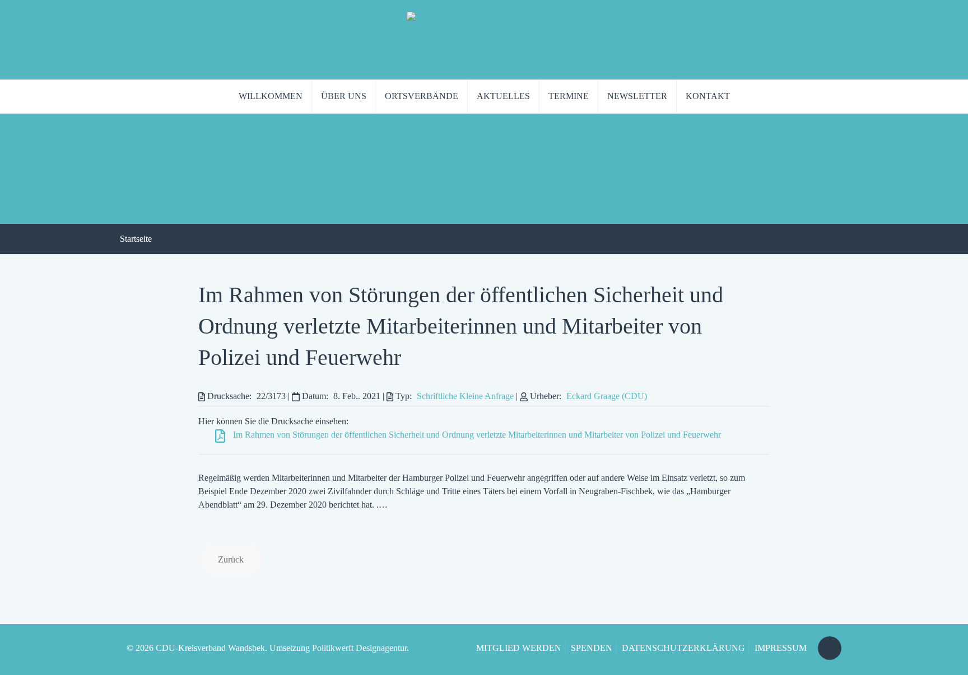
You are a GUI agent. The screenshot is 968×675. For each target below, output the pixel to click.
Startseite (136, 238)
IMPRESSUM (781, 648)
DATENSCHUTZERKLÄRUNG (683, 648)
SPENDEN (591, 648)
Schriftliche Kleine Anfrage (465, 396)
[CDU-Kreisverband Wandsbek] (484, 39)
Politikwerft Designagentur (359, 648)
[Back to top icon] (829, 648)
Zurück (231, 559)
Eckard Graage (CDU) (606, 396)
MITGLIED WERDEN (518, 648)
